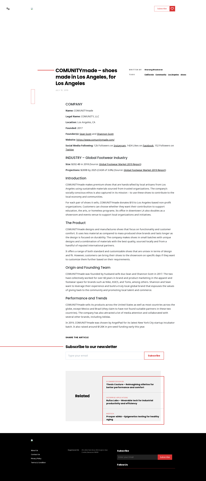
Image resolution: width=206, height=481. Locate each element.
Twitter (70, 149)
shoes (183, 74)
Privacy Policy (36, 458)
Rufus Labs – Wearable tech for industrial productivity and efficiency (129, 402)
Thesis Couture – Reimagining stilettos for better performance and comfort (130, 386)
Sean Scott (85, 133)
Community (160, 74)
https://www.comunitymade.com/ (95, 139)
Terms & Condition (38, 462)
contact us (35, 454)
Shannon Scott (105, 133)
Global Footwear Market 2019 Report (120, 164)
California (149, 74)
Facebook (148, 145)
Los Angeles (173, 74)
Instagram (120, 145)
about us (34, 450)
